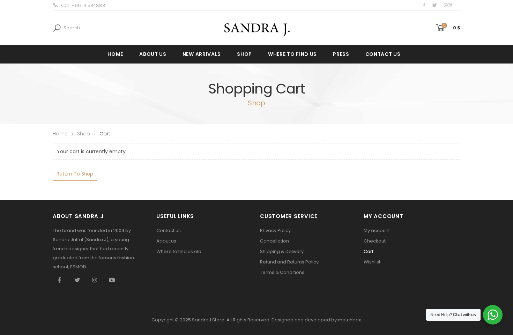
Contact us (383, 54)
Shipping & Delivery (282, 251)
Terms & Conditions (282, 272)
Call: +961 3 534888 (83, 5)
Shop (244, 54)
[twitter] (434, 5)
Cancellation (274, 241)
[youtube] (112, 280)
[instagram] (450, 5)
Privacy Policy (275, 230)
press (341, 54)
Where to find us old (178, 251)
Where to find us (292, 54)
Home (115, 54)
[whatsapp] (446, 5)
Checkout (375, 241)
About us (152, 54)
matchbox (349, 320)
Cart (368, 251)
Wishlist (372, 262)
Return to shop (75, 173)
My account (377, 230)
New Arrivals (202, 54)
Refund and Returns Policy (289, 262)
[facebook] (424, 5)
